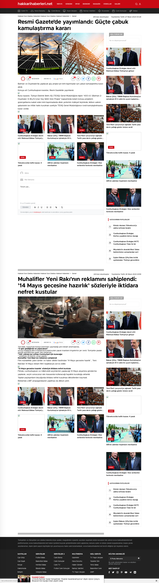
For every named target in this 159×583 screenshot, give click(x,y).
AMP (92, 572)
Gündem (69, 4)
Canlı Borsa (55, 11)
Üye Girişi (21, 557)
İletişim (20, 572)
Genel (74, 16)
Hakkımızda (22, 568)
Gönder (26, 207)
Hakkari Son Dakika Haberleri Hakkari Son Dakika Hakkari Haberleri (43, 16)
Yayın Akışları (72, 11)
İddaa (135, 11)
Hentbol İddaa (41, 565)
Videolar (107, 4)
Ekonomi (86, 4)
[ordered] (47, 207)
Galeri (117, 4)
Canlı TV (24, 11)
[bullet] (50, 207)
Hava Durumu (40, 11)
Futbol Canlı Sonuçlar (62, 568)
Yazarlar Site (94, 561)
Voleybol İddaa (41, 572)
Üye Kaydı (21, 561)
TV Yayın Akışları (78, 572)
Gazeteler (75, 557)
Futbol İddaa (40, 557)
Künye (20, 565)
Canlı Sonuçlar (121, 11)
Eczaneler (105, 11)
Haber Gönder (77, 565)
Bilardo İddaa (40, 568)
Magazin (96, 4)
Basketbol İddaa (41, 561)
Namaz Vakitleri (89, 11)
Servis (59, 4)
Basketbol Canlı (96, 568)
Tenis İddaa (94, 565)
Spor (77, 4)
